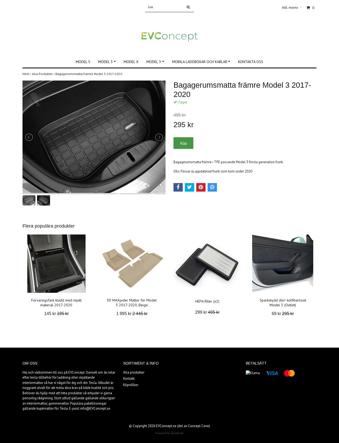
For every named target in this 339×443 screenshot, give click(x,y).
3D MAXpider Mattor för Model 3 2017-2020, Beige (132, 302)
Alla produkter (133, 372)
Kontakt (129, 378)
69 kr (283, 313)
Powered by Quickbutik (169, 433)
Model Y (153, 61)
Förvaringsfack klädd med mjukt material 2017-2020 (56, 302)
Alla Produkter (43, 74)
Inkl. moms (292, 7)
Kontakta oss (250, 61)
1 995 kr (132, 313)
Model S (83, 61)
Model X (131, 61)
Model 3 (105, 61)
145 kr (56, 313)
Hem (27, 74)
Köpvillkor (130, 385)
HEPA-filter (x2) (207, 301)
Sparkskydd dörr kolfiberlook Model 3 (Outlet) (283, 302)
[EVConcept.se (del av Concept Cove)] (169, 31)
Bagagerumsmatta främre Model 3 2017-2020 (89, 74)
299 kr (207, 312)
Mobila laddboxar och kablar (199, 61)
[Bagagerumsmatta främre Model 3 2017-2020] (94, 137)
